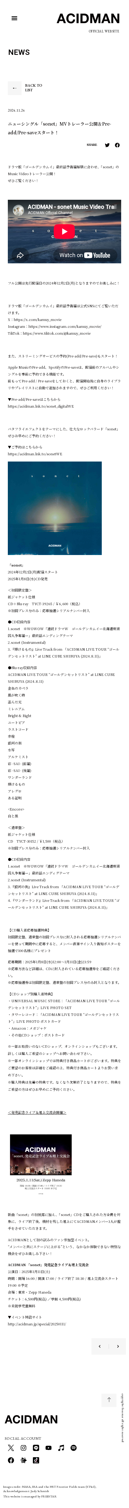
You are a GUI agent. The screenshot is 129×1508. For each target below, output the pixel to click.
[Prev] (104, 1346)
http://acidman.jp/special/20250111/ (37, 1323)
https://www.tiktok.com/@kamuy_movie (56, 333)
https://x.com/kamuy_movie (37, 319)
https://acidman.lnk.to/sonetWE (35, 453)
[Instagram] (23, 1448)
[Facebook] (11, 1460)
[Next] (114, 1346)
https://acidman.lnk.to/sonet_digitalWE (41, 406)
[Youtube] (48, 1448)
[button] (14, 18)
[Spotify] (73, 1448)
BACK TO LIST (33, 88)
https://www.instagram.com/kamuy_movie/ (64, 326)
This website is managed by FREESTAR (30, 1496)
